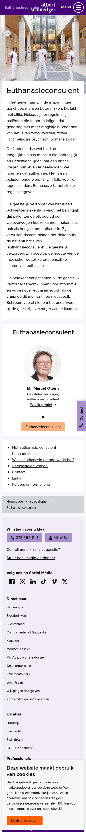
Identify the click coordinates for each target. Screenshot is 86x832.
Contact (18, 472)
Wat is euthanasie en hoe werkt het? (43, 459)
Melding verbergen (24, 820)
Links (16, 478)
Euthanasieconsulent (23, 7)
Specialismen (39, 501)
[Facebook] (12, 581)
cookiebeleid (52, 808)
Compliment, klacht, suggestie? (33, 549)
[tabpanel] (43, 378)
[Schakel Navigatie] (78, 7)
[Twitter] (65, 581)
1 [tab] (43, 417)
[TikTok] (43, 581)
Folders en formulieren (31, 484)
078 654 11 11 (27, 537)
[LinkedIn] (33, 581)
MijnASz (61, 537)
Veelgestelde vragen (30, 466)
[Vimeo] (54, 581)
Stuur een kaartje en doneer (31, 557)
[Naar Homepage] (43, 11)
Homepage (15, 501)
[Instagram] (22, 581)
